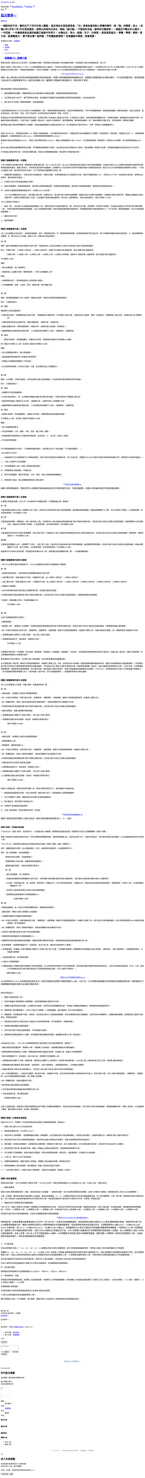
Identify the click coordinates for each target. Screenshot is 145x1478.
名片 (6, 50)
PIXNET (58, 1450)
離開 (11, 1474)
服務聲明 (91, 1450)
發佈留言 (4, 1354)
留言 (20, 1327)
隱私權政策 (83, 1450)
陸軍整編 (16, 1335)
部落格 (7, 47)
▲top (2, 1338)
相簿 (6, 45)
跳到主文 (4, 21)
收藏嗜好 (17, 41)
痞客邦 (16, 1327)
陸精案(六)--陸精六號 (16, 58)
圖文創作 (16, 1332)
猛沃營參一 (9, 15)
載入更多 (4, 1342)
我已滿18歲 (5, 1474)
